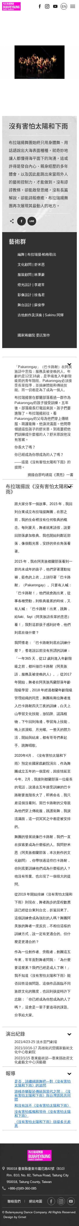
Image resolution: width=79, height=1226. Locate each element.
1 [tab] (33, 110)
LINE (31, 221)
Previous (68, 49)
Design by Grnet (15, 1217)
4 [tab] (41, 110)
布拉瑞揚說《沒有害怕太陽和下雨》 (39, 489)
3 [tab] (38, 110)
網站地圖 (35, 1201)
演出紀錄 (15, 1034)
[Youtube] (71, 1201)
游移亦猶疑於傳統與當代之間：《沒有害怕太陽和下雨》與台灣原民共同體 (42, 1095)
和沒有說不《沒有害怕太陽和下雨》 (42, 1105)
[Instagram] (61, 1201)
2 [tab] (35, 110)
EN (64, 6)
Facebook (39, 6)
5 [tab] (43, 110)
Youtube (55, 6)
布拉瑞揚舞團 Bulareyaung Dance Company (11, 6)
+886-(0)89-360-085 (22, 1188)
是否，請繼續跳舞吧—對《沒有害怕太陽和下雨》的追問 (42, 1083)
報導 (10, 1073)
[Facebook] (51, 1201)
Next (68, 75)
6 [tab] (46, 110)
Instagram (47, 6)
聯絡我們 (14, 1201)
